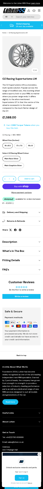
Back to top (21, 355)
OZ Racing (6, 135)
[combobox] (21, 16)
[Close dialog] (39, 454)
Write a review (21, 296)
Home (4, 32)
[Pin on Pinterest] (20, 230)
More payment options (21, 192)
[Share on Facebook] (15, 230)
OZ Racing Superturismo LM (18, 32)
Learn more (35, 3)
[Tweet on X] (10, 230)
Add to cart (29, 179)
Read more (10, 402)
